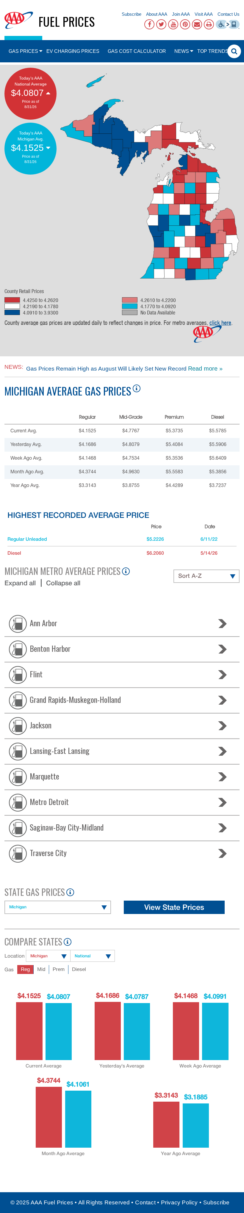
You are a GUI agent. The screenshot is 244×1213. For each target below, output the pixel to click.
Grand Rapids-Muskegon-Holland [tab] (75, 699)
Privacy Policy (179, 1202)
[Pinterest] (185, 24)
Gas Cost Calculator (137, 51)
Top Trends (213, 51)
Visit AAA (204, 14)
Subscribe (131, 14)
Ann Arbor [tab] (43, 622)
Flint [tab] (36, 673)
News (181, 51)
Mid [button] (41, 969)
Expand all (20, 583)
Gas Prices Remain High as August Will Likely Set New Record (106, 369)
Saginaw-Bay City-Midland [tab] (67, 827)
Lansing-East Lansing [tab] (60, 750)
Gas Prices (23, 51)
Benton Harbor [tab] (50, 648)
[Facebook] (149, 24)
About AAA (156, 14)
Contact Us (229, 14)
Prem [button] (59, 969)
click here (220, 322)
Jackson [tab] (40, 724)
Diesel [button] (79, 969)
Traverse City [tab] (48, 852)
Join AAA (181, 14)
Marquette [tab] (44, 776)
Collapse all (63, 583)
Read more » (205, 368)
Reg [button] (25, 969)
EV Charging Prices (72, 51)
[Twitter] (161, 24)
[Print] (208, 24)
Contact (145, 1202)
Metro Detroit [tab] (49, 801)
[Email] (197, 24)
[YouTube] (173, 24)
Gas (9, 969)
